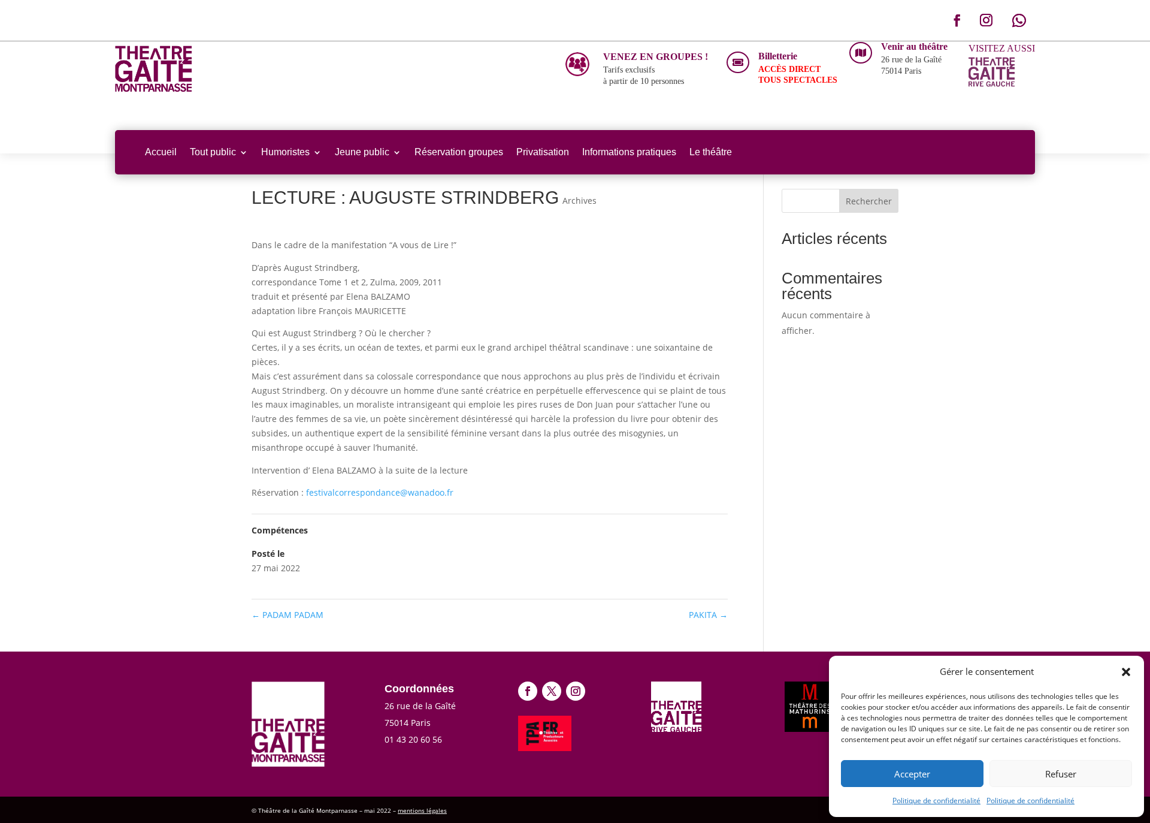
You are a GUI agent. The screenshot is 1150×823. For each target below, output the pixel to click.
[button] (1126, 672)
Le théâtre (710, 152)
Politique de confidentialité (936, 800)
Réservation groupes (458, 152)
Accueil (161, 152)
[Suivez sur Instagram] (986, 20)
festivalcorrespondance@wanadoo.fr (379, 492)
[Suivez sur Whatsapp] (1019, 20)
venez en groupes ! (655, 57)
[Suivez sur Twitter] (551, 691)
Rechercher (869, 201)
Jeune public (362, 152)
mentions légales (422, 810)
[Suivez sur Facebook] (957, 20)
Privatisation (542, 152)
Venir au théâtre (914, 46)
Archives (579, 200)
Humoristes (285, 152)
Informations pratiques (629, 152)
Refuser (1060, 774)
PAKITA (708, 614)
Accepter (912, 774)
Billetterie (777, 56)
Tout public (213, 152)
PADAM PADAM (287, 614)
